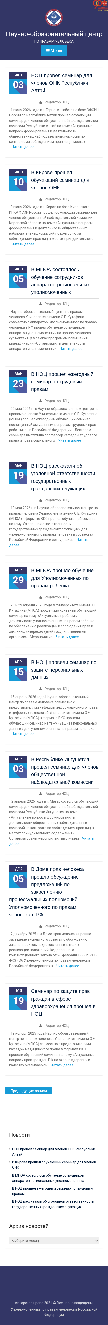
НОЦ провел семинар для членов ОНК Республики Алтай (61, 83)
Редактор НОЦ (57, 102)
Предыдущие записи (28, 1091)
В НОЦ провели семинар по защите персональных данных (63, 669)
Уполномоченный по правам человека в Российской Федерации (54, 1312)
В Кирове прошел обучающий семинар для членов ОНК (60, 180)
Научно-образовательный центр (54, 34)
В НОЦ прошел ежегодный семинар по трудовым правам (62, 381)
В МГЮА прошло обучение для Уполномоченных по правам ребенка (62, 578)
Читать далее (23, 147)
